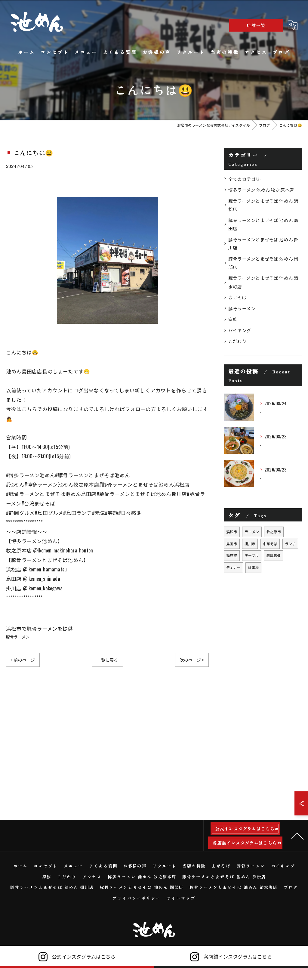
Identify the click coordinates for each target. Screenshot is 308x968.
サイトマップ (181, 898)
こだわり (237, 341)
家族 (232, 319)
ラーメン (252, 531)
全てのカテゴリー (246, 179)
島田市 (231, 543)
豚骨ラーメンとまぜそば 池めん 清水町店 (263, 282)
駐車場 (253, 567)
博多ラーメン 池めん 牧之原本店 (261, 190)
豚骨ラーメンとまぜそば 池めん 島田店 (263, 224)
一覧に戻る (107, 660)
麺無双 (231, 555)
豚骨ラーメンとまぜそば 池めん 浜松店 (263, 205)
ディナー (233, 567)
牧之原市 (273, 531)
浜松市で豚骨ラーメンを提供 (39, 628)
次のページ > (192, 660)
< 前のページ (23, 660)
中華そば (270, 543)
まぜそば (237, 297)
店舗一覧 (256, 25)
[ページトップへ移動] (297, 836)
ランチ (290, 543)
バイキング (239, 330)
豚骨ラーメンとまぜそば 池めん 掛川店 (263, 243)
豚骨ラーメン (17, 637)
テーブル (252, 555)
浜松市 (231, 531)
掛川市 (250, 543)
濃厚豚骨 (273, 555)
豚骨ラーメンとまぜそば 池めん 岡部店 (263, 262)
